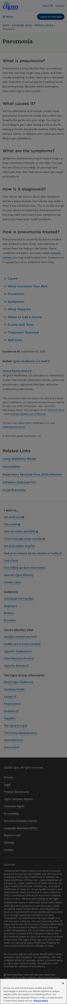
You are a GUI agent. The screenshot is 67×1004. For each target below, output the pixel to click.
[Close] (63, 983)
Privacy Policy (41, 1000)
